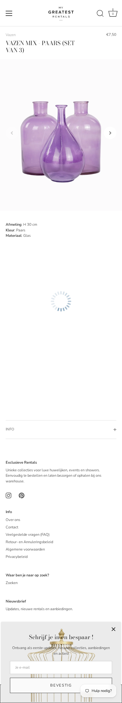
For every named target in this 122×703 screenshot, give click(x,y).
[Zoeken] (100, 14)
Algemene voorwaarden (25, 549)
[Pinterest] (21, 495)
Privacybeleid (17, 556)
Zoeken (12, 582)
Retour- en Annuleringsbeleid (29, 542)
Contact (12, 527)
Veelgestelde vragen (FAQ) (28, 534)
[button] (12, 133)
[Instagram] (8, 495)
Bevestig (61, 685)
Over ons (13, 519)
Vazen (11, 34)
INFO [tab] (10, 429)
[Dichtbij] (113, 629)
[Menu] (9, 13)
